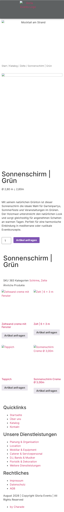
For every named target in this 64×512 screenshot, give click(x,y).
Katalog (13, 65)
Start (4, 65)
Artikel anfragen (26, 240)
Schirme (34, 280)
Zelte (23, 65)
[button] (51, 14)
